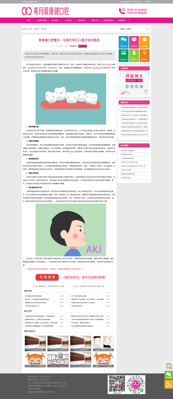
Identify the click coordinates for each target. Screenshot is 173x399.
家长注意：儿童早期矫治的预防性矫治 (37, 299)
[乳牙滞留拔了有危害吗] (58, 359)
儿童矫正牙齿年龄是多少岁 (103, 366)
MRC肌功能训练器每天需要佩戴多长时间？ (134, 111)
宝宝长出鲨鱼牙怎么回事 (35, 350)
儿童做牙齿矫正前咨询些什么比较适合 (83, 302)
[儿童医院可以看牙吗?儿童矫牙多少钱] (80, 359)
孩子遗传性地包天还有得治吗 (58, 350)
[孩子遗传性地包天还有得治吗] (58, 343)
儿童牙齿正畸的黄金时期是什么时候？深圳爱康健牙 (87, 319)
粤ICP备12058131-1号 (50, 389)
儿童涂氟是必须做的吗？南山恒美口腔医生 (134, 123)
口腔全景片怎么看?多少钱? (129, 162)
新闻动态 (81, 20)
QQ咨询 (144, 46)
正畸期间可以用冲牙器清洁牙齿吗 (35, 302)
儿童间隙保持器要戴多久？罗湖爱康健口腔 (134, 119)
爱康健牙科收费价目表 (128, 174)
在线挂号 (123, 59)
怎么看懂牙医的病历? (127, 158)
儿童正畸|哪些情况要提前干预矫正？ (82, 326)
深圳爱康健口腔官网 (45, 10)
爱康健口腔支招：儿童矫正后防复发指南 (37, 319)
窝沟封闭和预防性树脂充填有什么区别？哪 (134, 135)
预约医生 (134, 46)
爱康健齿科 (73, 46)
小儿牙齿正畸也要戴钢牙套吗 (35, 366)
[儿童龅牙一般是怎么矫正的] (103, 343)
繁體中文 (148, 2)
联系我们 (144, 59)
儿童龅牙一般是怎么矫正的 (103, 350)
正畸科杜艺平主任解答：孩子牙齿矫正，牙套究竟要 (87, 299)
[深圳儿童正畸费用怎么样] (80, 343)
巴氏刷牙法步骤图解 (127, 150)
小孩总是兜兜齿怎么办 (32, 306)
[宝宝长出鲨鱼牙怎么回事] (35, 343)
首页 (28, 20)
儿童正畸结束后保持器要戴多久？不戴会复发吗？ (40, 316)
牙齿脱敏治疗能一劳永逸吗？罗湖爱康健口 (134, 115)
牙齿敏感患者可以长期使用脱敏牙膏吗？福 (134, 131)
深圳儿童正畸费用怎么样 (80, 350)
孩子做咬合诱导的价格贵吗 (33, 296)
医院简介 (134, 59)
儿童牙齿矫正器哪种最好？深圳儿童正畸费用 (39, 326)
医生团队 (55, 20)
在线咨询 (82, 46)
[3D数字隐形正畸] (134, 83)
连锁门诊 (95, 20)
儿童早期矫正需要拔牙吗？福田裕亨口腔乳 (134, 107)
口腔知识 (68, 20)
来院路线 (121, 20)
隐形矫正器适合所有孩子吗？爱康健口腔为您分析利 (87, 316)
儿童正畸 (43, 29)
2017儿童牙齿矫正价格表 (79, 296)
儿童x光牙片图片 (126, 170)
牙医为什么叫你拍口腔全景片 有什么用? (133, 166)
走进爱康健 (41, 20)
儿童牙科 (36, 29)
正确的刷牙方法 (126, 178)
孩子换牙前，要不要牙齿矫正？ (81, 323)
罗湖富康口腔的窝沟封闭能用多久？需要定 (134, 127)
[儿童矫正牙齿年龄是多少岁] (103, 359)
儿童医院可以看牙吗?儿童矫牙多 (80, 366)
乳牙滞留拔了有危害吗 (58, 366)
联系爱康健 (108, 20)
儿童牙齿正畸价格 (76, 306)
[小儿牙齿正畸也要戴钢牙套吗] (35, 359)
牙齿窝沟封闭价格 (126, 154)
